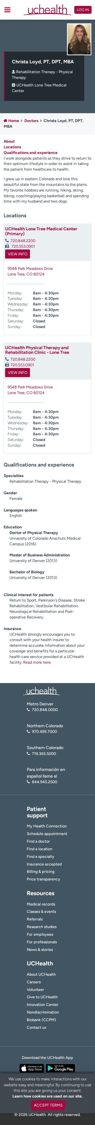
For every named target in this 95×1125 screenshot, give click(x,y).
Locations (12, 147)
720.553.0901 (22, 246)
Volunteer (35, 989)
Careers (34, 982)
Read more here (37, 662)
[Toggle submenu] (7, 10)
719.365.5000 (44, 753)
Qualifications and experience (30, 152)
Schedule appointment (47, 833)
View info (17, 254)
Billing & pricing (40, 871)
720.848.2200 (22, 240)
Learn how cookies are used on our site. (47, 1096)
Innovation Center (42, 1004)
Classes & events (41, 911)
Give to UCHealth (42, 997)
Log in (83, 10)
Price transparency (43, 879)
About (9, 141)
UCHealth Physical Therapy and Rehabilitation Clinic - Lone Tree (37, 350)
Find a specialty (40, 856)
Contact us (36, 1027)
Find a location (39, 849)
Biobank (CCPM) (41, 1019)
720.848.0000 (45, 709)
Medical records (41, 904)
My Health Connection (47, 826)
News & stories (40, 949)
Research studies (42, 926)
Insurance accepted (44, 864)
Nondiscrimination (43, 1012)
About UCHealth (41, 974)
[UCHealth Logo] (41, 690)
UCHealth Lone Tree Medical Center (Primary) (41, 231)
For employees (40, 934)
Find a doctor (38, 841)
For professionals (42, 942)
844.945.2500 (44, 782)
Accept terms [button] (48, 1105)
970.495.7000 (44, 731)
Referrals (35, 919)
